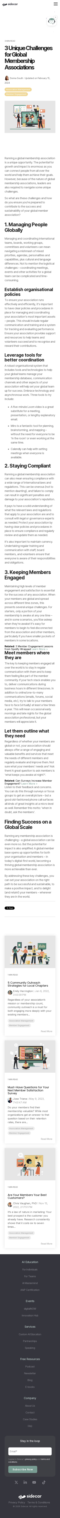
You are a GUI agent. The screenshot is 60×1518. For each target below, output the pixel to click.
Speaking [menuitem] (30, 1347)
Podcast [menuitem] (30, 1366)
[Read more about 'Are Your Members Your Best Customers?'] (30, 1164)
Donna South (16, 78)
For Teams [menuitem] (30, 1276)
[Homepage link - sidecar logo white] (30, 1497)
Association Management (18, 89)
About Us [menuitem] (30, 1405)
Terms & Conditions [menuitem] (38, 1502)
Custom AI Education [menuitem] (30, 1334)
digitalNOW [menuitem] (30, 1308)
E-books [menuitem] (30, 1386)
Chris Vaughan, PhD (25, 1203)
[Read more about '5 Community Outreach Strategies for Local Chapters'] (30, 952)
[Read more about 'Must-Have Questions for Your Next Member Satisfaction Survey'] (30, 1056)
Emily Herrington (23, 991)
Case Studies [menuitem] (30, 1419)
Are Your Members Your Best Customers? (27, 1196)
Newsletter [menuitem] (30, 1373)
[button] (56, 3)
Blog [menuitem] (30, 1380)
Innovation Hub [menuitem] (30, 1315)
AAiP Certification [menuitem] (30, 1289)
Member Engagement (16, 94)
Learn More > (40, 649)
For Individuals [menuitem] (30, 1269)
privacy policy (31, 1459)
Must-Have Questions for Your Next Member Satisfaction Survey (28, 1090)
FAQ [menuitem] (30, 1426)
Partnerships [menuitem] (30, 1341)
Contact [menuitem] (30, 1412)
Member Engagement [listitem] (19, 1025)
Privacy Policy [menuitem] (16, 1502)
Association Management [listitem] (21, 1021)
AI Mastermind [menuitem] (30, 1283)
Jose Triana (20, 1098)
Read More (46, 1031)
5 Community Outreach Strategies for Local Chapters (28, 984)
